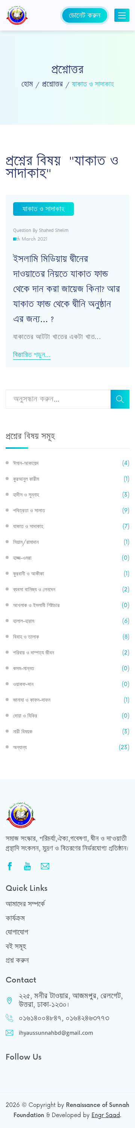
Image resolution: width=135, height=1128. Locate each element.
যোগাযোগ (17, 932)
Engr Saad (106, 1115)
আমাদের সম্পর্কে (25, 903)
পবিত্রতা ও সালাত (71, 510)
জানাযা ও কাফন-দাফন (71, 700)
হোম (27, 84)
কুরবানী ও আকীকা (71, 574)
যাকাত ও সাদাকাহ (71, 526)
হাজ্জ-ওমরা (71, 558)
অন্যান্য (71, 747)
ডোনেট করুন (84, 15)
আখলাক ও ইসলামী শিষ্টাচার (71, 605)
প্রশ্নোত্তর (52, 84)
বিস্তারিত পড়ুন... (32, 355)
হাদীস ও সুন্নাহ (71, 495)
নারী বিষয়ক (71, 731)
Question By (41, 230)
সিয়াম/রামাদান (71, 542)
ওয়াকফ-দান (71, 684)
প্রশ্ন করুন (17, 960)
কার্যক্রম (15, 918)
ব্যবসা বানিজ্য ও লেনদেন (71, 589)
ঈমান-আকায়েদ (71, 463)
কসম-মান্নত (71, 668)
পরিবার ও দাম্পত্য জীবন (71, 653)
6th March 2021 (30, 239)
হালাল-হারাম (71, 621)
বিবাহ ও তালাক (71, 637)
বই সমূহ (16, 946)
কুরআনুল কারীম (71, 479)
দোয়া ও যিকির (71, 716)
